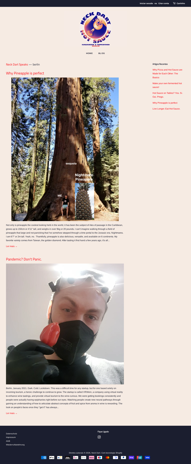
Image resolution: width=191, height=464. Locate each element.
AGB (8, 441)
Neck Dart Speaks (17, 64)
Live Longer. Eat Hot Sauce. (166, 109)
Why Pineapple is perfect (25, 73)
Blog (101, 53)
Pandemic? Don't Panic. (24, 259)
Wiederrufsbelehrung (15, 445)
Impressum (11, 437)
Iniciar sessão (146, 3)
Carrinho (181, 3)
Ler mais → (11, 246)
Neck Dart (95, 453)
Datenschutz (11, 434)
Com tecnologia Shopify (111, 453)
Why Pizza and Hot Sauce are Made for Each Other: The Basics (167, 74)
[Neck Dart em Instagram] (99, 438)
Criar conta (163, 3)
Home (89, 53)
